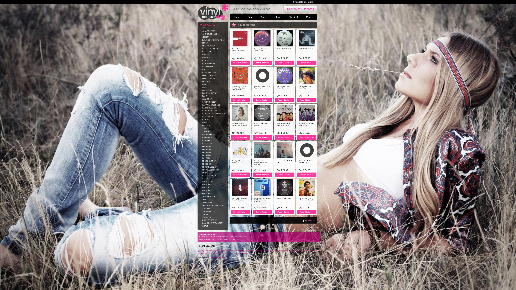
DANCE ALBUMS (208, 64)
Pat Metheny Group (300, 252)
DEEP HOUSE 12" (209, 67)
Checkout (308, 2)
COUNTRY (206, 58)
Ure (202, 254)
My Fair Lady (217, 254)
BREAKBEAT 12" (208, 46)
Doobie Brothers (233, 252)
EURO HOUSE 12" (209, 81)
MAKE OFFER (207, 134)
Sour (290, 252)
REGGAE (205, 179)
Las (234, 254)
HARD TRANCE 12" (209, 111)
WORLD (205, 226)
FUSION (205, 96)
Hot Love (271, 250)
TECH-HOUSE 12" (209, 211)
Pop (250, 17)
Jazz (278, 17)
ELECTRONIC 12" (209, 78)
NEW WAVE (206, 140)
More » (309, 17)
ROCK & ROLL (207, 182)
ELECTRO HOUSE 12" (210, 75)
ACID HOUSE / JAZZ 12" (211, 34)
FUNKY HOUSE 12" (209, 93)
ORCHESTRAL (207, 143)
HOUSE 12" (206, 123)
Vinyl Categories (209, 25)
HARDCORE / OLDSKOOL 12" (213, 114)
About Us (202, 239)
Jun (311, 250)
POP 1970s (206, 149)
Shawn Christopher (257, 250)
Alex (265, 250)
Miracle (217, 252)
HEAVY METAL (207, 117)
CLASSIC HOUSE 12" (210, 49)
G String (278, 250)
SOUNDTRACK (208, 202)
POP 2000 (206, 158)
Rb (230, 254)
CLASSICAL (206, 52)
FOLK (204, 84)
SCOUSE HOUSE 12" (210, 196)
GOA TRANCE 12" (209, 102)
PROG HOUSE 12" (209, 161)
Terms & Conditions (223, 239)
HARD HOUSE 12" (209, 108)
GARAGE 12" (207, 99)
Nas (199, 250)
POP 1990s (206, 155)
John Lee (224, 252)
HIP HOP (205, 120)
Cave (240, 254)
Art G (212, 252)
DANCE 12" (206, 61)
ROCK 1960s (207, 185)
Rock (236, 17)
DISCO (204, 69)
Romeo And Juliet (237, 250)
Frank (264, 252)
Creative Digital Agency (217, 257)
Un (241, 252)
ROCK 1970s (207, 188)
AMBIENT (205, 37)
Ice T (206, 254)
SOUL (204, 199)
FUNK (204, 87)
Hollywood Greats (219, 250)
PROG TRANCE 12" (209, 167)
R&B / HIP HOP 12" (209, 176)
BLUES (205, 43)
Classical (293, 17)
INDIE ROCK (207, 126)
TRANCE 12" (207, 217)
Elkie (203, 250)
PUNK (204, 173)
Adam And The (312, 252)
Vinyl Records (213, 12)
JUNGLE (205, 132)
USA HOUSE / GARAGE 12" (212, 223)
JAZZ (204, 129)
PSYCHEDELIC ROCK (210, 170)
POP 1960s (206, 146)
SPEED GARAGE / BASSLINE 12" (214, 205)
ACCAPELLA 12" (208, 31)
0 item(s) (297, 2)
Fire (199, 254)
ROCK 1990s (207, 194)
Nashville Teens (280, 252)
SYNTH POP (207, 208)
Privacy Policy (211, 239)
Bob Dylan (285, 250)
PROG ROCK (207, 164)
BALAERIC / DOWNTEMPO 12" (213, 40)
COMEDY (205, 55)
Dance (263, 17)
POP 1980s (206, 152)
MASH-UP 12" (207, 137)
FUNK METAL (207, 90)
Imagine (306, 250)
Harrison (247, 250)
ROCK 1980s (207, 191)
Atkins (228, 250)
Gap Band (209, 250)
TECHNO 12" (207, 214)
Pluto (249, 252)
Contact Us (234, 239)
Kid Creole (255, 252)
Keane (300, 250)
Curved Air (206, 252)
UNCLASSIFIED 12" (209, 220)
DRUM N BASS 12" (209, 72)
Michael (245, 254)
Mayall (272, 252)
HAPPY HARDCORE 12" (211, 105)
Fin (210, 254)
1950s (204, 28)
